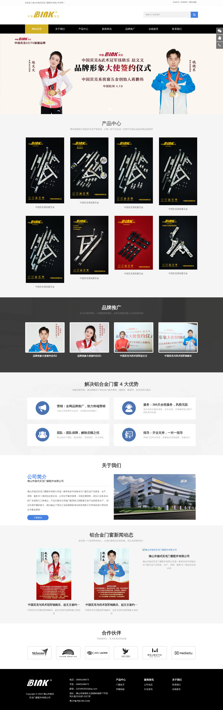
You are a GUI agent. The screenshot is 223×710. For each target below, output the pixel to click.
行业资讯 (148, 689)
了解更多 (38, 517)
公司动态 (148, 684)
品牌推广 (130, 29)
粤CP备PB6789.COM (79, 701)
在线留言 (184, 2)
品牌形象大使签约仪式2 (45, 355)
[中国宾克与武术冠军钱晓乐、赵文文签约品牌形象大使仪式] (53, 574)
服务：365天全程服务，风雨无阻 (165, 404)
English (176, 2)
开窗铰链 (120, 689)
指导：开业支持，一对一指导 (163, 432)
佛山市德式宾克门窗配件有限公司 (169, 556)
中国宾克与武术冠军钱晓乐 (178, 355)
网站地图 (192, 2)
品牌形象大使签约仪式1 (89, 355)
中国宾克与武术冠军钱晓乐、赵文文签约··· (54, 604)
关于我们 (60, 29)
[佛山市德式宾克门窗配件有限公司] (169, 549)
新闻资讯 (107, 29)
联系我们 (177, 29)
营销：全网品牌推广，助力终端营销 (81, 406)
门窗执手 (120, 684)
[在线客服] (219, 38)
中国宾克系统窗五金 (44, 207)
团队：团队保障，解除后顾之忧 (78, 432)
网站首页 (37, 29)
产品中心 (83, 29)
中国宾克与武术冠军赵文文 (133, 355)
